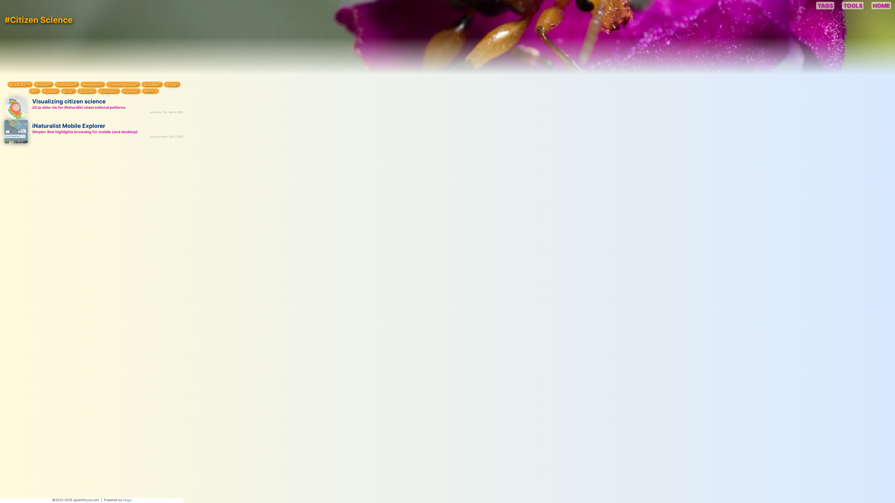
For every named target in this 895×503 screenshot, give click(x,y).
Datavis (87, 91)
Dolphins (109, 91)
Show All (20, 84)
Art (34, 91)
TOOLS (853, 5)
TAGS (825, 5)
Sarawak (152, 84)
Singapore (93, 84)
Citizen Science (123, 84)
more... (150, 90)
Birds (68, 91)
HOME (881, 5)
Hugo (127, 500)
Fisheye (130, 91)
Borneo (43, 84)
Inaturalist (67, 84)
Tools (172, 84)
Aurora (51, 91)
